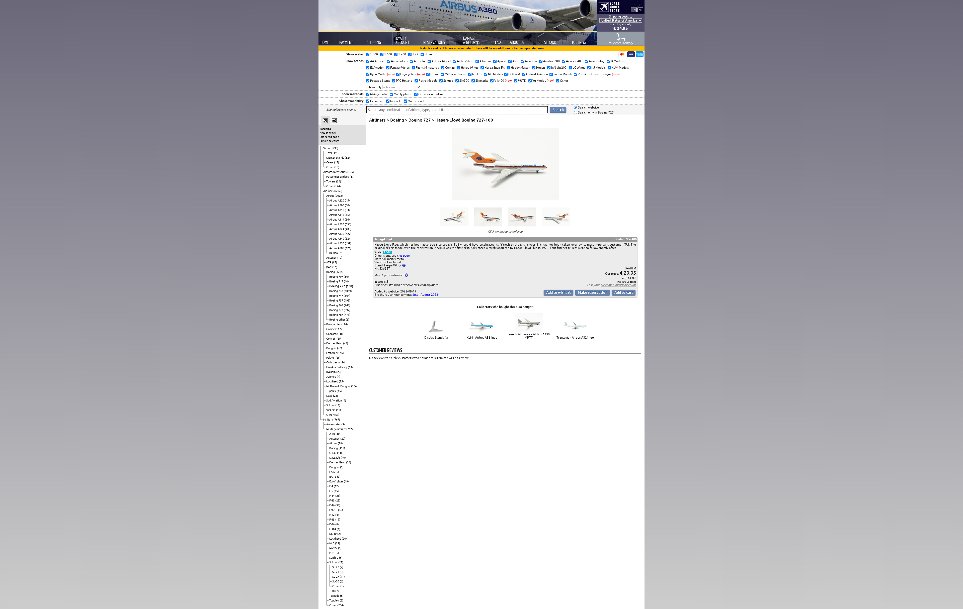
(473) (347, 314)
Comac (330, 329)
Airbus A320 (337, 224)
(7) (337, 590)
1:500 (387, 252)
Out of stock (416, 101)
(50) (346, 276)
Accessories (333, 424)
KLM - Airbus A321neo (482, 337)
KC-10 (333, 533)
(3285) (340, 271)
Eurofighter (336, 481)
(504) (347, 295)
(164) (354, 386)
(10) (346, 281)
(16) (334, 267)
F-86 (332, 524)
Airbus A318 (337, 214)
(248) (347, 305)
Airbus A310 (337, 210)
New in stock (327, 132)
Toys (329, 152)
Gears (330, 162)
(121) (348, 248)
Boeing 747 (336, 295)
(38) (337, 505)
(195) (350, 171)
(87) (334, 262)
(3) (339, 476)
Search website (588, 107)
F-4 (331, 486)
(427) (348, 233)
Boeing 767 (336, 305)
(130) (349, 286)
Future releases (329, 140)
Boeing (331, 271)
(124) (337, 186)
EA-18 (333, 476)
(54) (338, 181)
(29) (338, 371)
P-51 (332, 552)
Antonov (331, 257)
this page (403, 255)
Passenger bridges (338, 176)
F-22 (332, 514)
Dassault (335, 457)
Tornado (334, 595)
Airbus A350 (337, 243)
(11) (337, 405)
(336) (348, 224)
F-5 (331, 490)
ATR (329, 262)
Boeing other (337, 319)
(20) (339, 338)
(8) (337, 524)
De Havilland (334, 343)
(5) (343, 424)
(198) (347, 300)
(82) (347, 238)
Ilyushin (331, 371)
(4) (338, 376)
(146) (340, 352)
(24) (348, 462)
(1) (338, 529)
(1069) (348, 290)
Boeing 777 (336, 310)
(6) (347, 319)
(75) (341, 381)
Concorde (332, 333)
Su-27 (336, 576)
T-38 (332, 590)
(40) (343, 457)
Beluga (334, 252)
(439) (348, 243)
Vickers (331, 410)
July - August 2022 (425, 294)
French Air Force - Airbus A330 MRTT (529, 336)
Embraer (331, 352)
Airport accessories (335, 171)
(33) (347, 210)
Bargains (325, 128)
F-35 (332, 519)
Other (330, 167)
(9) (342, 467)
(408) (348, 229)
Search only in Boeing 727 (595, 112)
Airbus (330, 195)
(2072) (339, 195)
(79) (339, 257)
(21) (341, 252)
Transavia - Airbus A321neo (575, 337)
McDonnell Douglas (338, 386)
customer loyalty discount (618, 284)
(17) (336, 162)
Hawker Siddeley (337, 367)
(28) (338, 357)
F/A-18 (333, 510)
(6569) (338, 190)
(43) (345, 343)
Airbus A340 (337, 238)
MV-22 (333, 548)
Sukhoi (330, 405)
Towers (331, 181)
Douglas (331, 348)
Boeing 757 (336, 300)
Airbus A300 (337, 205)
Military (328, 419)
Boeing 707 (336, 276)
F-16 (332, 505)
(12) (336, 486)
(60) (347, 205)
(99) (335, 148)
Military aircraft (336, 429)
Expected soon (329, 136)
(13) (336, 167)
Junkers (331, 376)
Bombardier (333, 324)
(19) (335, 152)
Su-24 (336, 571)
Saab (329, 395)
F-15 (332, 500)
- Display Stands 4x (435, 337)
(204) (340, 605)
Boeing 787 (336, 314)
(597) (347, 310)
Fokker (331, 357)
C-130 (333, 452)
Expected (376, 101)
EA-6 (332, 471)
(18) (341, 333)
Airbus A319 (337, 219)
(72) (339, 348)
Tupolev (331, 390)
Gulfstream (333, 362)
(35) (347, 214)
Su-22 (336, 567)
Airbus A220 (337, 200)
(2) (339, 533)
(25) (337, 495)
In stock (395, 101)
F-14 (332, 495)
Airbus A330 (337, 233)
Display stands (335, 157)
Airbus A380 (337, 248)
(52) (347, 157)
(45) (347, 200)
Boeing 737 (336, 290)
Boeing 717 (336, 281)
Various (328, 148)
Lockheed (332, 381)
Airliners (328, 190)
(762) (349, 429)
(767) (337, 419)
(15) (336, 490)
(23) (335, 395)
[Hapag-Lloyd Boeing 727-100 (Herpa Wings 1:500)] (505, 200)
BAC (329, 267)
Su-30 (336, 581)
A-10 (332, 433)
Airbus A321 (337, 229)
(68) (336, 414)
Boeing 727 (337, 286)
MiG (332, 543)
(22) (340, 562)
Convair (331, 338)
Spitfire (334, 557)
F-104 (333, 529)
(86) (347, 219)
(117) (338, 329)
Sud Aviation (334, 400)
